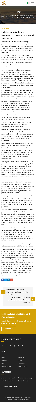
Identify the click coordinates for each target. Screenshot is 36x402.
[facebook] (2, 345)
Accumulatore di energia (25, 378)
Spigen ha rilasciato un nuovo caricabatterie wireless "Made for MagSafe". (19, 300)
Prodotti (4, 360)
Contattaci (7, 329)
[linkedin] (6, 345)
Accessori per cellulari (8, 378)
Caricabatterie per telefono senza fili (23, 381)
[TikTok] (22, 345)
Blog (6, 17)
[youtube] (14, 345)
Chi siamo (21, 357)
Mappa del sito (6, 366)
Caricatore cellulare (7, 381)
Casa (3, 17)
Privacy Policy (22, 366)
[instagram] (18, 345)
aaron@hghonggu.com (21, 399)
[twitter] (10, 345)
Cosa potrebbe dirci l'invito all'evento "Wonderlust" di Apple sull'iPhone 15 (17, 292)
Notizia (20, 360)
